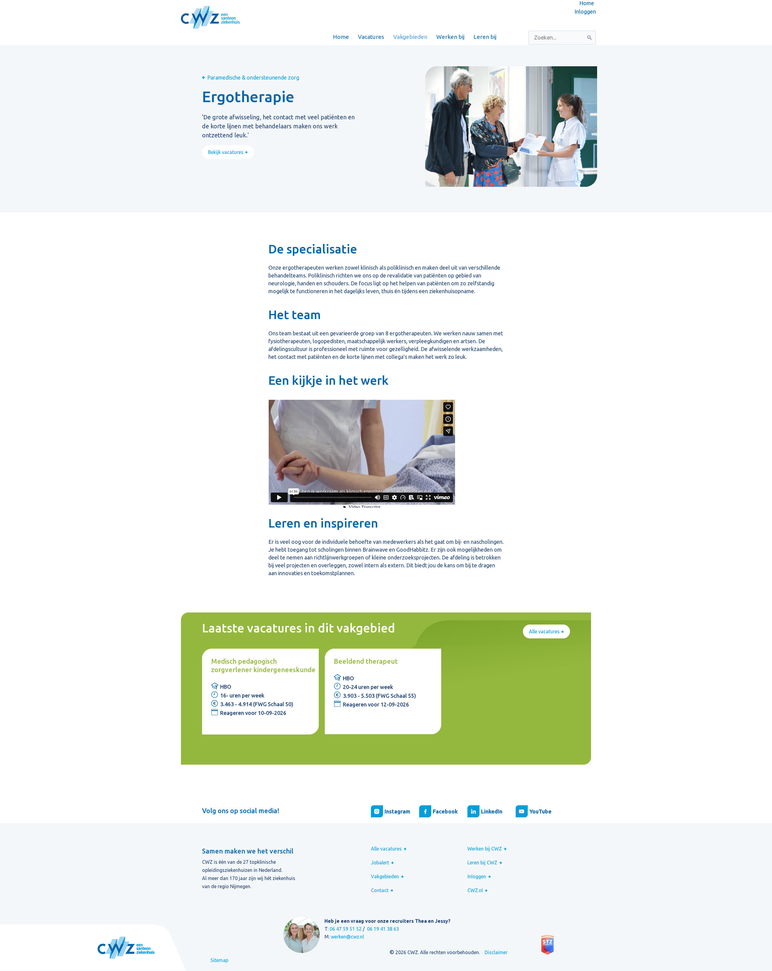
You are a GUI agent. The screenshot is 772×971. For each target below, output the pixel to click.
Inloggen (585, 11)
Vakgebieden (410, 36)
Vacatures (371, 36)
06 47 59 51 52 (346, 929)
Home (586, 3)
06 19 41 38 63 (383, 929)
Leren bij (484, 36)
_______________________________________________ (251, 36)
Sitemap (219, 960)
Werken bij (450, 36)
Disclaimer (496, 952)
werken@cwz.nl (347, 936)
